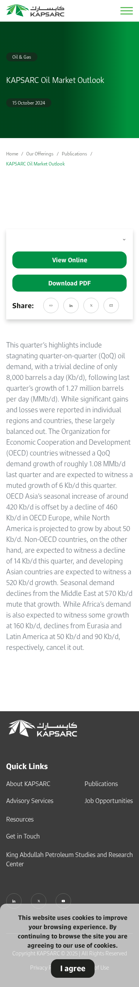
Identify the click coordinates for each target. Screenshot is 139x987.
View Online (69, 260)
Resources (20, 819)
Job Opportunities (109, 800)
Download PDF (69, 283)
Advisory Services (29, 800)
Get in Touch (23, 836)
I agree (72, 968)
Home (12, 153)
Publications (74, 153)
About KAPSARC (28, 784)
